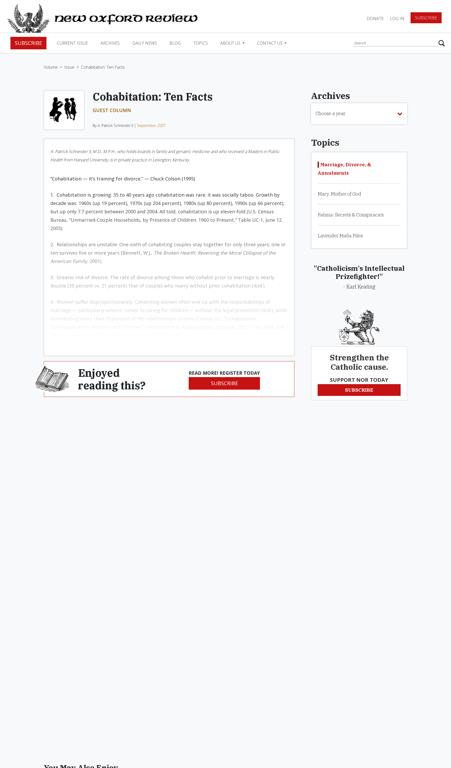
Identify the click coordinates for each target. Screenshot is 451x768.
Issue (69, 67)
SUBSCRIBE (224, 383)
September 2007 (151, 125)
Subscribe (426, 18)
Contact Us (270, 43)
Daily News (144, 43)
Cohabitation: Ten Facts (103, 67)
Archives (110, 43)
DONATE (375, 18)
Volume (51, 67)
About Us (230, 43)
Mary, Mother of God (339, 194)
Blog (175, 43)
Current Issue (72, 43)
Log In (397, 18)
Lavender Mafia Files (340, 236)
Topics (200, 43)
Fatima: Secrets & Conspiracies (351, 215)
